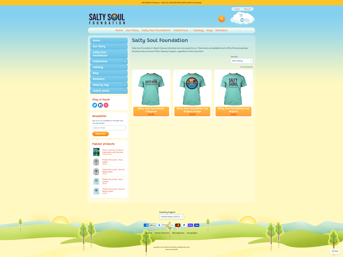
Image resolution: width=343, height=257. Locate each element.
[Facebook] (100, 105)
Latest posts (110, 92)
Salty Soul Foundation (156, 30)
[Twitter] (94, 105)
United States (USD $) (170, 216)
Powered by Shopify (171, 249)
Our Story (132, 30)
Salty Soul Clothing (171, 247)
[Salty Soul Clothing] (107, 18)
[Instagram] (106, 105)
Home (119, 30)
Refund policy (178, 232)
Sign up (247, 9)
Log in (237, 9)
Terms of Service (162, 232)
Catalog (198, 30)
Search (149, 232)
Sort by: (234, 56)
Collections (182, 31)
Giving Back (192, 232)
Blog (209, 30)
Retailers (221, 30)
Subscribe (101, 134)
